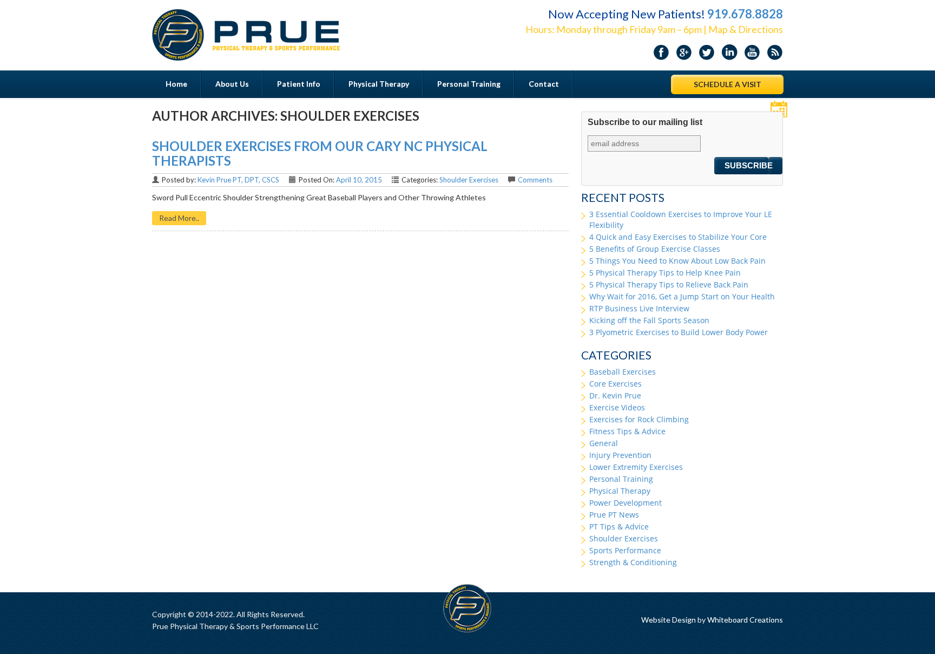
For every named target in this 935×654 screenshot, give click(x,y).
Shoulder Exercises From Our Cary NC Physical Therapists (320, 153)
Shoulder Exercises (468, 179)
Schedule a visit (727, 84)
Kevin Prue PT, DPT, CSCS (238, 179)
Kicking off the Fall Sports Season (649, 320)
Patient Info (298, 83)
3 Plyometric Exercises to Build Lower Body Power (678, 332)
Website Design (668, 619)
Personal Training (469, 83)
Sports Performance (625, 550)
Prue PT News (614, 514)
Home (176, 83)
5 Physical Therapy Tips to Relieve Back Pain (668, 284)
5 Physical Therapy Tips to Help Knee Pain (665, 272)
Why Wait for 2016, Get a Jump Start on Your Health (682, 296)
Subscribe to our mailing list (645, 122)
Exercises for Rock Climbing (639, 419)
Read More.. (179, 218)
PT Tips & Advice (619, 526)
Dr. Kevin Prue (615, 395)
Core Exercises (615, 383)
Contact (544, 83)
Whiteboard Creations (745, 619)
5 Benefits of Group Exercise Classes (654, 249)
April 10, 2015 (359, 179)
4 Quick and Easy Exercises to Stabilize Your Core (678, 237)
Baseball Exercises (622, 372)
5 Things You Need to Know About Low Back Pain (677, 261)
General (603, 443)
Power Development (625, 503)
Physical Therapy (378, 83)
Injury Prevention (620, 455)
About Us (232, 83)
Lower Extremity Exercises (636, 467)
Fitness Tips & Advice (627, 431)
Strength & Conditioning (633, 562)
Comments (535, 179)
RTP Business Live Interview (639, 308)
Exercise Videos (617, 407)
